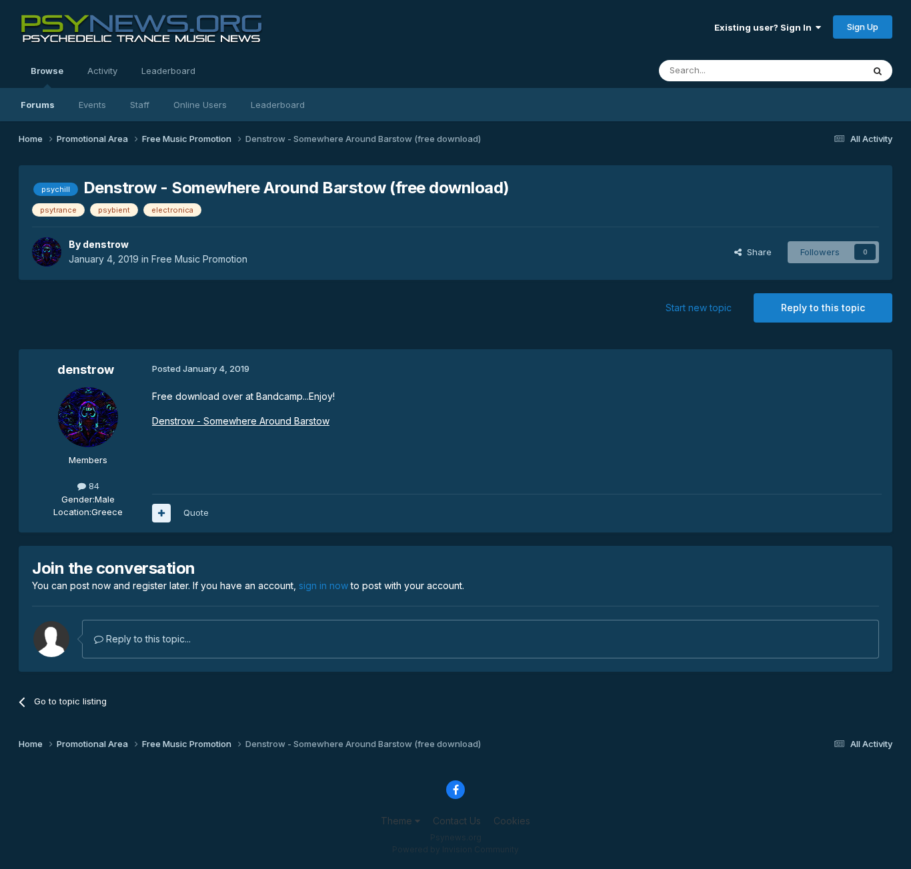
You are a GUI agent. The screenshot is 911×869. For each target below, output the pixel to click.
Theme (398, 820)
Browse (47, 70)
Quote (196, 512)
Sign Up (862, 26)
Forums (38, 104)
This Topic (824, 70)
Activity (102, 70)
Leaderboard (278, 104)
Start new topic (699, 307)
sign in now (323, 585)
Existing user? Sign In (765, 27)
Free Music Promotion (199, 259)
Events (92, 104)
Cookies (512, 820)
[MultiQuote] (161, 513)
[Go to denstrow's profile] (46, 252)
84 (92, 485)
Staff (139, 104)
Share (757, 252)
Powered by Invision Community (455, 849)
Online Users (200, 104)
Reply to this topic (823, 307)
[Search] (877, 70)
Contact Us (457, 820)
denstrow (106, 244)
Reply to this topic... (147, 638)
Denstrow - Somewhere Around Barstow (240, 421)
